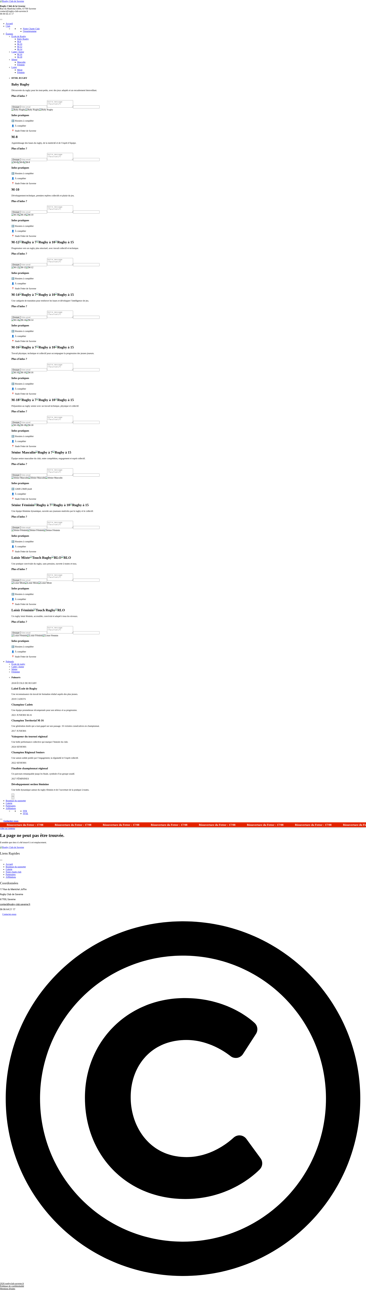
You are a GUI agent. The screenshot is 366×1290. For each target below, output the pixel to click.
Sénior (14, 59)
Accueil (9, 23)
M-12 (19, 46)
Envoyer (16, 107)
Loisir (14, 67)
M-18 (19, 57)
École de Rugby (18, 36)
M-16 (19, 54)
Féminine (15, 672)
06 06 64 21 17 (7, 14)
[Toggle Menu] (1, 19)
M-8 (19, 41)
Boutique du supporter (16, 800)
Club (8, 26)
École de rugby (18, 664)
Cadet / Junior (17, 52)
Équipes (9, 34)
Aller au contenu (7, 828)
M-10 (19, 44)
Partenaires (11, 806)
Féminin (21, 64)
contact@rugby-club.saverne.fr (15, 904)
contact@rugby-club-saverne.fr (14, 11)
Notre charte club (13, 872)
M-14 (19, 49)
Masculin (21, 62)
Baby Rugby (23, 39)
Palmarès (10, 661)
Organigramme (29, 31)
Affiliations (11, 808)
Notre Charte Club (31, 28)
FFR (25, 811)
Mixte (19, 70)
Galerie (9, 803)
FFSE (25, 813)
